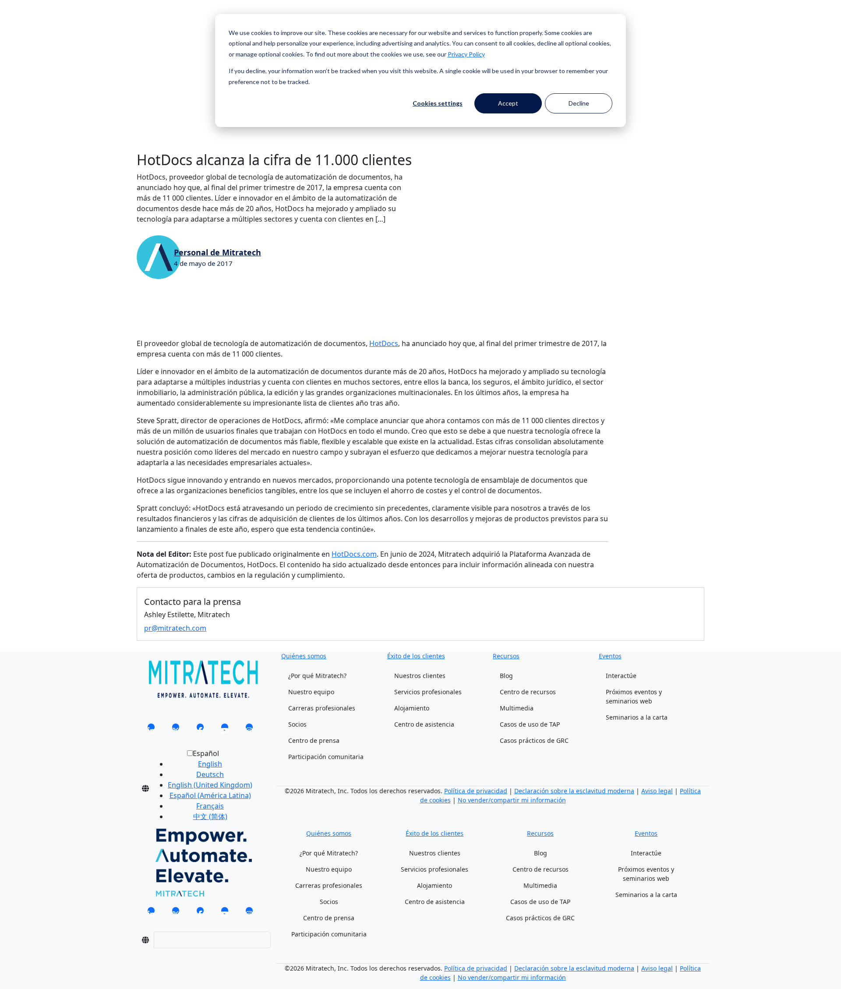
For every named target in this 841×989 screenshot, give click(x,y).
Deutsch (210, 774)
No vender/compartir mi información (512, 800)
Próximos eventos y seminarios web (634, 696)
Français (210, 806)
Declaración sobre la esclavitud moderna (574, 791)
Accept (508, 103)
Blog (506, 675)
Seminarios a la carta (637, 717)
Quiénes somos (303, 656)
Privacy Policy (466, 54)
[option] (210, 764)
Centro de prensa (313, 740)
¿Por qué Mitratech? (317, 675)
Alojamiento (411, 708)
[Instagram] (249, 730)
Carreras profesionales (321, 708)
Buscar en (153, 25)
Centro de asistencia (424, 724)
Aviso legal (657, 791)
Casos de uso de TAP (530, 724)
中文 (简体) (210, 816)
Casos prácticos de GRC (534, 740)
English (210, 764)
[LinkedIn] (151, 730)
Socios (297, 724)
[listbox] (203, 788)
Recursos (506, 656)
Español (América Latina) (210, 795)
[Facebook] (200, 730)
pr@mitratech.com (175, 628)
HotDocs (383, 343)
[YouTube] (224, 730)
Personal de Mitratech (217, 252)
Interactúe (621, 675)
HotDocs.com (354, 554)
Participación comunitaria (326, 756)
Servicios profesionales (428, 692)
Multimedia (517, 708)
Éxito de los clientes (416, 656)
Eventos (610, 656)
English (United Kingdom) (210, 785)
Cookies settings (438, 103)
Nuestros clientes (419, 675)
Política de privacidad (475, 791)
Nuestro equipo (311, 692)
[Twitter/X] (175, 730)
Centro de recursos (528, 692)
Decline (579, 103)
